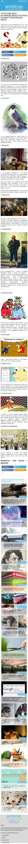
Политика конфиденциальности (10, 832)
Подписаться (22, 1)
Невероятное (5, 840)
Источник (2, 473)
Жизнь (3, 837)
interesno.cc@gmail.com (14, 822)
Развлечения (5, 835)
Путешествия (5, 842)
